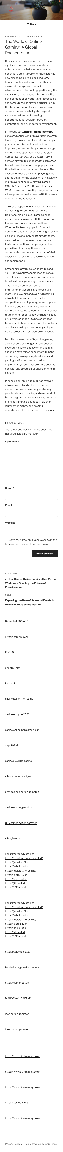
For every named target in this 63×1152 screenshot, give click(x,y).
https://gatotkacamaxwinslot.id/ (24, 858)
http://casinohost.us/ (17, 982)
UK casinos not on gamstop (21, 823)
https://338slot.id (15, 887)
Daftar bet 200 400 (16, 621)
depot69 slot (12, 667)
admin (38, 36)
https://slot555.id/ (16, 874)
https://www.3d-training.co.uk (22, 1056)
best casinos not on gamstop (22, 791)
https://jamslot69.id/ (17, 862)
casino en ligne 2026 (17, 714)
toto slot (10, 683)
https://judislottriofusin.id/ (20, 870)
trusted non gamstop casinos (22, 967)
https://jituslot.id (15, 883)
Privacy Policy (12, 1143)
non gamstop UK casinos (19, 853)
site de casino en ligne (18, 776)
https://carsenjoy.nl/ (17, 636)
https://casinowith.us (17, 1102)
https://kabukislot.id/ (17, 866)
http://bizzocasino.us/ (17, 951)
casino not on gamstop (18, 807)
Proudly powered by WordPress (40, 1143)
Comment (12, 441)
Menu (33, 24)
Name (9, 488)
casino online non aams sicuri (22, 729)
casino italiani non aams (19, 698)
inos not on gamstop (17, 1013)
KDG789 (10, 652)
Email (9, 505)
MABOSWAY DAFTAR (18, 998)
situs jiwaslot (13, 838)
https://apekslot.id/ (16, 879)
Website (10, 522)
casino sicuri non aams (18, 760)
